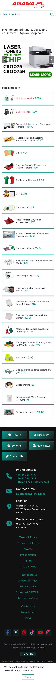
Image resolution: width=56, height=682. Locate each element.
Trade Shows (28, 566)
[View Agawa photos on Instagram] (48, 632)
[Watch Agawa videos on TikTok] (32, 632)
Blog (28, 618)
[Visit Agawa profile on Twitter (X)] (16, 632)
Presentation (28, 554)
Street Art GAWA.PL (28, 592)
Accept (28, 677)
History (28, 560)
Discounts (43, 435)
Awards (28, 549)
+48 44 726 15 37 (26, 474)
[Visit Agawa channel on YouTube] (40, 632)
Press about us (28, 574)
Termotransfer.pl (28, 598)
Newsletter (43, 445)
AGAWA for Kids (28, 580)
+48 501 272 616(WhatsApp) (32, 482)
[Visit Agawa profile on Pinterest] (24, 632)
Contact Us (16, 456)
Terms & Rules (28, 537)
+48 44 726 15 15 (26, 478)
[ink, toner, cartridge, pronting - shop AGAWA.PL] (28, 4)
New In (16, 435)
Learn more (27, 670)
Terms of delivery (28, 543)
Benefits (16, 445)
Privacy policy (28, 586)
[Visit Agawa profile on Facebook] (8, 632)
